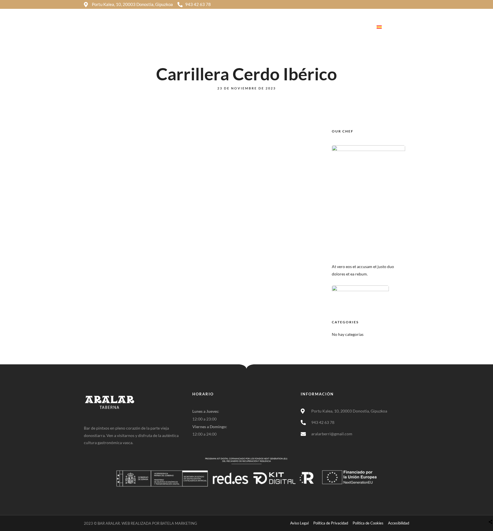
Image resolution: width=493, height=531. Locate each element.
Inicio (233, 27)
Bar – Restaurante (293, 27)
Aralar (257, 27)
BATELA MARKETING (178, 523)
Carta (328, 27)
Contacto (355, 27)
